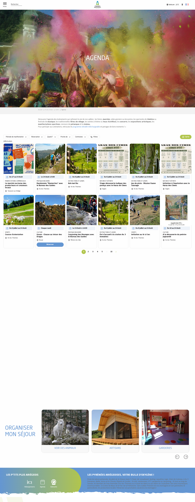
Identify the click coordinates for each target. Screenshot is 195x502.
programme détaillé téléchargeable (86, 127)
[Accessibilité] (182, 4)
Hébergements (29, 487)
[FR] (187, 4)
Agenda (42, 487)
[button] (14, 4)
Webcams (53, 487)
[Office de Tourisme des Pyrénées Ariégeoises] (97, 5)
